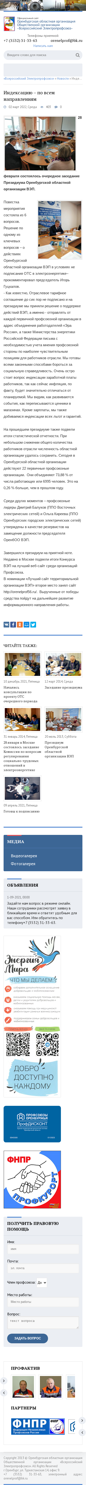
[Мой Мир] (26, 624)
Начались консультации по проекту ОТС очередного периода (20, 694)
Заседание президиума (63, 687)
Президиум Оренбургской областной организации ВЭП (59, 749)
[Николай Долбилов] (51, 1387)
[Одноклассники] (20, 624)
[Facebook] (13, 624)
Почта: (13, 1261)
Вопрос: (13, 1314)
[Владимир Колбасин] (23, 1387)
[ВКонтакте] (6, 624)
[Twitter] (33, 624)
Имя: (11, 1241)
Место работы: (19, 1294)
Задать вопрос (27, 1338)
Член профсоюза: (21, 1282)
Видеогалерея (24, 855)
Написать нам (43, 46)
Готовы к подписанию (22, 811)
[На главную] (39, 24)
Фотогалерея (23, 863)
